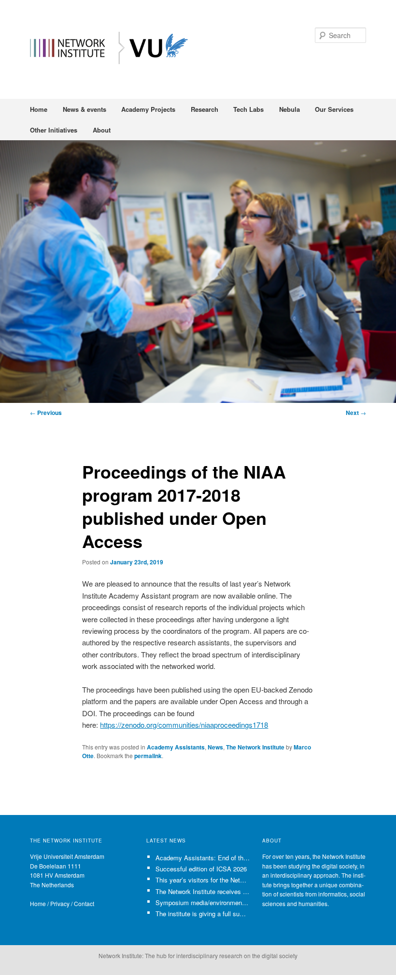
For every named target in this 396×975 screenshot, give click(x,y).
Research (204, 109)
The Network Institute (255, 747)
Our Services (334, 109)
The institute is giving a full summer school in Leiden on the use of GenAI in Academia (203, 913)
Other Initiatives (53, 129)
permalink (148, 755)
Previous (46, 412)
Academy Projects (148, 109)
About (102, 129)
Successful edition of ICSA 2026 (201, 868)
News (215, 747)
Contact (84, 903)
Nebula (289, 109)
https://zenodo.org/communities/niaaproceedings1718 (184, 725)
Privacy (60, 903)
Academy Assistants (176, 747)
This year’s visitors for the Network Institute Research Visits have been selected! (203, 879)
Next (356, 412)
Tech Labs (248, 109)
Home (38, 109)
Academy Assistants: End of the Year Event (203, 857)
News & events (84, 109)
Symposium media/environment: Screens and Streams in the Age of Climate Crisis (203, 902)
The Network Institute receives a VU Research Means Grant (203, 891)
